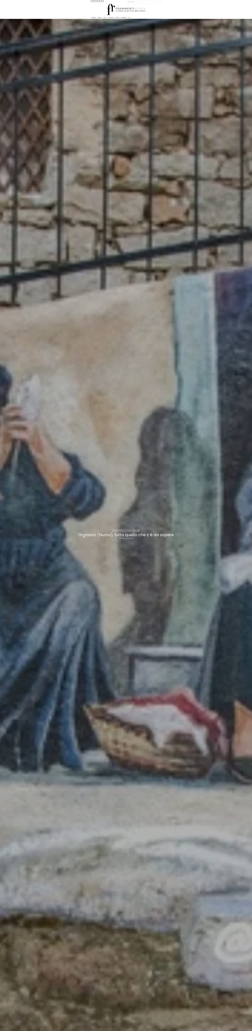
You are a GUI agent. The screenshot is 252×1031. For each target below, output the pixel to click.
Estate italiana (118, 531)
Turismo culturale (132, 531)
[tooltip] (92, 1)
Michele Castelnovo (127, 538)
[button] (159, 1)
